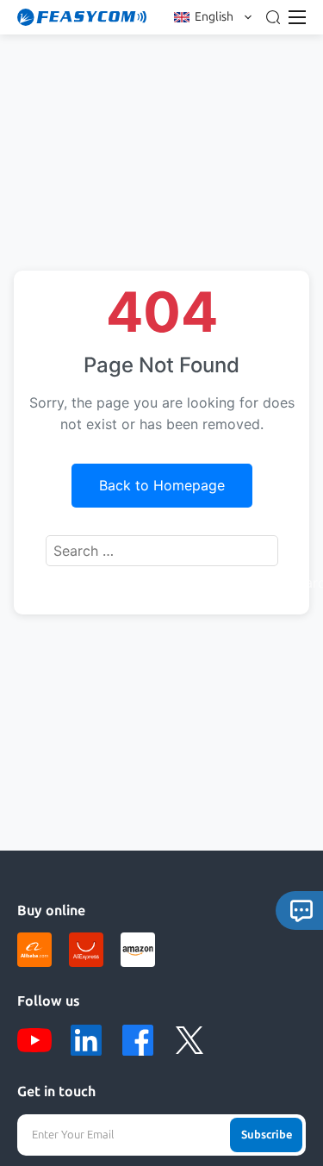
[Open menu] (297, 17)
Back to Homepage (162, 485)
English (214, 16)
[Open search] (273, 17)
